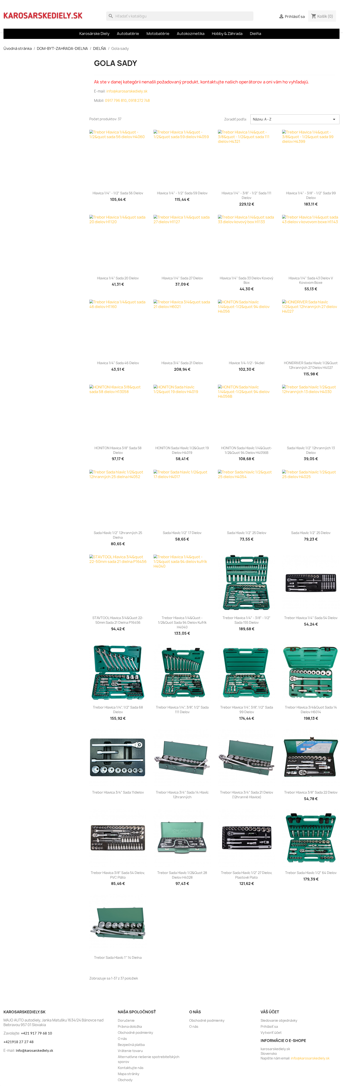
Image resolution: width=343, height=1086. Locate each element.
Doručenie (126, 1020)
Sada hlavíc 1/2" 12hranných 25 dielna (118, 535)
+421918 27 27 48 (19, 1042)
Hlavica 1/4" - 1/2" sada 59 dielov (182, 193)
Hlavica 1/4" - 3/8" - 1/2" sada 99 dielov (311, 195)
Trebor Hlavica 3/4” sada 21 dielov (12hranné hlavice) (246, 794)
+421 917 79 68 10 (36, 1033)
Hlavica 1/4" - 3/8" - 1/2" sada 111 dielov (246, 195)
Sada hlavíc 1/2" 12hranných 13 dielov (311, 450)
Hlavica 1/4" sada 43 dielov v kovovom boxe (311, 280)
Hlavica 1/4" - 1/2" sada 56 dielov (118, 193)
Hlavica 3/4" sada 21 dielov (182, 363)
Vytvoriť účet (271, 1032)
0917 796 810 (116, 100)
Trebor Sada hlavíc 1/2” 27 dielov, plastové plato (246, 875)
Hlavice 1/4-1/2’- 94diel (246, 363)
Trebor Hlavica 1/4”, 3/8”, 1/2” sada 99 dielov (246, 709)
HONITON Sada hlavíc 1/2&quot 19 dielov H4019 (182, 450)
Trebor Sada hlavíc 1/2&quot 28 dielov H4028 (182, 875)
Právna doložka (130, 1026)
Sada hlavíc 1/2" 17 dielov (182, 533)
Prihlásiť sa (269, 1026)
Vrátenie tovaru (130, 1050)
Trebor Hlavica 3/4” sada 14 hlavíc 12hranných (182, 794)
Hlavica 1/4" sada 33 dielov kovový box (246, 280)
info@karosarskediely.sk (126, 91)
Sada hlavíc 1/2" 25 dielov (246, 533)
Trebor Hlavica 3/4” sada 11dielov (118, 792)
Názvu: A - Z (295, 119)
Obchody (125, 1080)
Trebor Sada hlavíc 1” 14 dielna (118, 957)
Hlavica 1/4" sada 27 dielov (182, 278)
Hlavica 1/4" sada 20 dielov (118, 278)
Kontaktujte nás (131, 1067)
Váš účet (270, 1011)
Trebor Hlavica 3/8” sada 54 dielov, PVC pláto (118, 875)
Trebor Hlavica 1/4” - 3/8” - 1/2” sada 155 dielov (246, 620)
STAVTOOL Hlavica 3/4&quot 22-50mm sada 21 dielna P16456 (117, 620)
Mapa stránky (128, 1074)
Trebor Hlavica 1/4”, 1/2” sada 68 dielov (118, 709)
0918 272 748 (139, 100)
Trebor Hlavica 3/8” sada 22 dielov (310, 792)
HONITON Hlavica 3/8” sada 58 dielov (117, 450)
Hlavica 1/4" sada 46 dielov (118, 363)
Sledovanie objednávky (279, 1020)
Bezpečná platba (131, 1044)
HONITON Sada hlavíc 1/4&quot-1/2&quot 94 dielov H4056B (246, 450)
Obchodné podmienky (135, 1032)
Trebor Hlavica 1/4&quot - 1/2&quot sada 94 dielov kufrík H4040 (182, 622)
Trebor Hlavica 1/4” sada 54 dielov (310, 618)
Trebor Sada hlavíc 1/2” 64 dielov (310, 872)
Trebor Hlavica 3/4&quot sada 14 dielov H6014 (311, 709)
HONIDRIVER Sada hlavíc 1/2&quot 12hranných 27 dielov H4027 (311, 365)
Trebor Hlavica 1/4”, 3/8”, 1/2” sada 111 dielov (182, 709)
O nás (122, 1038)
